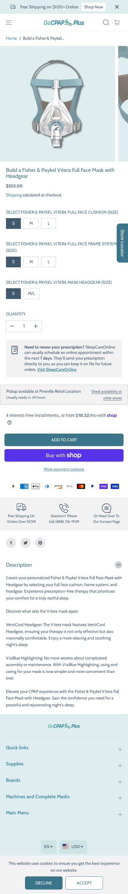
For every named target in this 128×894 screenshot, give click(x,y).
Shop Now (93, 7)
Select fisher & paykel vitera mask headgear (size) (59, 282)
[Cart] (116, 22)
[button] (9, 22)
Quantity (16, 314)
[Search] (106, 22)
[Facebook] (11, 543)
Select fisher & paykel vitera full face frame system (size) (61, 247)
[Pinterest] (40, 543)
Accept (84, 883)
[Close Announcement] (117, 7)
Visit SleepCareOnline (57, 369)
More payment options (64, 469)
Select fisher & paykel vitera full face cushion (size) (62, 212)
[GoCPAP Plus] (64, 22)
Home (11, 38)
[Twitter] (26, 543)
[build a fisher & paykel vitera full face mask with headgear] (57, 103)
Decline (43, 883)
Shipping (14, 195)
